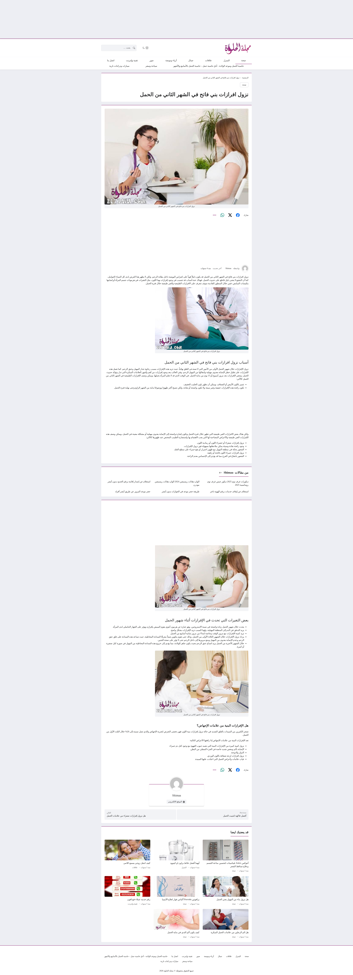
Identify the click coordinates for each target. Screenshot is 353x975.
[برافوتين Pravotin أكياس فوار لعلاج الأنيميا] (176, 891)
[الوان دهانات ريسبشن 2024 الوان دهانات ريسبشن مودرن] (176, 483)
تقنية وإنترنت (132, 904)
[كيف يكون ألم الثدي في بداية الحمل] (176, 924)
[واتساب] (222, 215)
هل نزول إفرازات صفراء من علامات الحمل (126, 816)
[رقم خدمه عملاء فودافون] (127, 891)
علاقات (134, 867)
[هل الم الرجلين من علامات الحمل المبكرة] (225, 924)
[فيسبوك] (238, 215)
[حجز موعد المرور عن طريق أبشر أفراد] (127, 491)
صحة (244, 85)
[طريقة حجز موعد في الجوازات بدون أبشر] (176, 491)
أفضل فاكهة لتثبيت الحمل (234, 816)
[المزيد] (214, 215)
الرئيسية (245, 78)
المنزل (184, 867)
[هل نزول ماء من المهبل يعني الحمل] (225, 891)
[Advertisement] (270, 19)
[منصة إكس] (230, 215)
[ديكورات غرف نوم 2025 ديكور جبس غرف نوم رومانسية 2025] (225, 483)
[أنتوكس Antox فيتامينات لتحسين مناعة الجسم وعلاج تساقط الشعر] (225, 856)
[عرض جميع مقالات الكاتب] (245, 268)
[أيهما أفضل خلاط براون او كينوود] (176, 856)
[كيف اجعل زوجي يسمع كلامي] (127, 856)
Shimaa (228, 268)
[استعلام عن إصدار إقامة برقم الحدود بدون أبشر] (127, 483)
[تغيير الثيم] (145, 48)
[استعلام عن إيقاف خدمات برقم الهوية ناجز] (225, 491)
